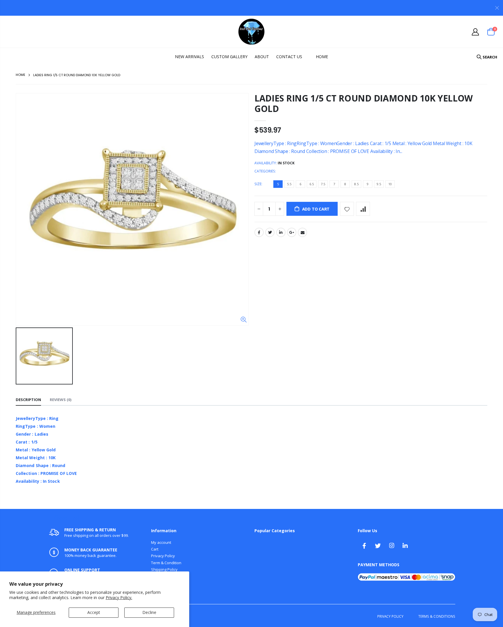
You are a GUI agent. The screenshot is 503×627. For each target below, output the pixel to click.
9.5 (379, 184)
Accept (93, 612)
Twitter (269, 232)
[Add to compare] (363, 209)
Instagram (391, 545)
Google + (291, 232)
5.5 (289, 184)
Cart (154, 549)
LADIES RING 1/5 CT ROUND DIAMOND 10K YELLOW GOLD (363, 103)
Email (302, 232)
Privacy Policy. (119, 597)
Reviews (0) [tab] (60, 399)
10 (390, 184)
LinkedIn (281, 232)
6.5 (311, 184)
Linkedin (405, 545)
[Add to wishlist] (347, 209)
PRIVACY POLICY (390, 616)
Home (20, 74)
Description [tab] (28, 399)
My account (161, 542)
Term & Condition (166, 562)
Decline (149, 612)
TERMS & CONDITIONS (436, 616)
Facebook (259, 232)
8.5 (356, 184)
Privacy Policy (163, 555)
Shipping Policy (164, 569)
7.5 (323, 184)
